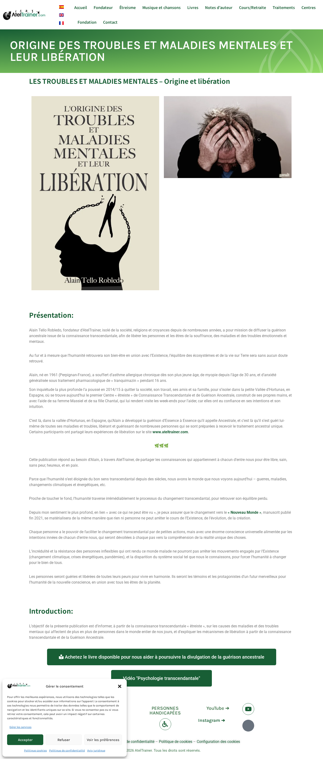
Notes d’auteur (218, 7)
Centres (308, 7)
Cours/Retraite (252, 7)
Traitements (284, 7)
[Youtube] (248, 709)
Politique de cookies (175, 741)
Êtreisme (127, 7)
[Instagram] (248, 726)
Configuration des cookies (218, 741)
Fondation (87, 22)
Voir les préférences (103, 740)
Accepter (25, 740)
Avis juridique (96, 750)
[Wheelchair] (165, 724)
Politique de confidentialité (67, 750)
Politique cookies (35, 750)
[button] (119, 686)
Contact (110, 22)
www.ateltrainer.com (170, 432)
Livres (192, 7)
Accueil (80, 7)
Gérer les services (20, 727)
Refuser (63, 740)
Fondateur (103, 7)
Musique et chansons (161, 7)
